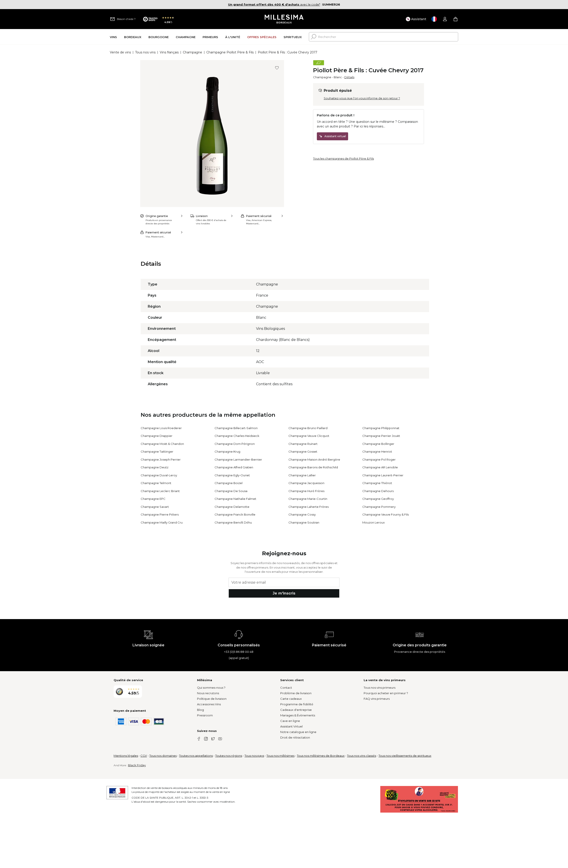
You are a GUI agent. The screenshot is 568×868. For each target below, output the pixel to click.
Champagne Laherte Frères (308, 506)
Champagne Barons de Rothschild (313, 467)
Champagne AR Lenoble (380, 467)
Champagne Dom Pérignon (235, 444)
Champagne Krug (227, 451)
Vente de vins (120, 52)
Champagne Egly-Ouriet (232, 475)
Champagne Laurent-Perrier (382, 475)
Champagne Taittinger (157, 451)
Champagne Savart (155, 506)
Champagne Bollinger (378, 444)
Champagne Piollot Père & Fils (230, 52)
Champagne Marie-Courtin (307, 498)
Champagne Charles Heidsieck (237, 436)
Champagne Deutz (154, 467)
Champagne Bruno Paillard (307, 428)
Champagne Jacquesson (306, 483)
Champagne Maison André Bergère (314, 459)
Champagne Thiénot (377, 483)
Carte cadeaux (291, 698)
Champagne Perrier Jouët (381, 436)
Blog (200, 710)
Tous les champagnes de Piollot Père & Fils (343, 158)
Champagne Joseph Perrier (161, 459)
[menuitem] (113, 37)
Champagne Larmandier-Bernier (238, 459)
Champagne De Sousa (231, 491)
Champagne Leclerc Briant (160, 491)
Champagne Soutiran (303, 522)
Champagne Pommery (379, 506)
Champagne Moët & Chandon (162, 444)
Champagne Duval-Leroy (159, 475)
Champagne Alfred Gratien (234, 467)
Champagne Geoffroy (378, 498)
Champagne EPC (153, 498)
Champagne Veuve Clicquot (308, 436)
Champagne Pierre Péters (160, 514)
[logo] (284, 19)
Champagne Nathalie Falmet (235, 498)
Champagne (192, 52)
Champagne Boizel (229, 483)
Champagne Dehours (378, 491)
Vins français (169, 52)
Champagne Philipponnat (380, 428)
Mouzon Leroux (373, 522)
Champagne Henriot (377, 451)
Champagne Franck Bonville (235, 514)
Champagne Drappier (156, 436)
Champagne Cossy (302, 514)
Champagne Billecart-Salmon (236, 428)
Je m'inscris (284, 593)
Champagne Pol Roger (379, 459)
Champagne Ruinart (303, 444)
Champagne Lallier (302, 475)
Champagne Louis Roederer (161, 428)
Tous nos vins (145, 52)
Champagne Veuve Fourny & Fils (385, 514)
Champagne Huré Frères (306, 491)
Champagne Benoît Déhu (233, 522)
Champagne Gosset (302, 451)
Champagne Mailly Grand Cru (162, 522)
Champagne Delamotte (232, 506)
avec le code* (274, 4)
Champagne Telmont (156, 483)
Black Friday (137, 765)
